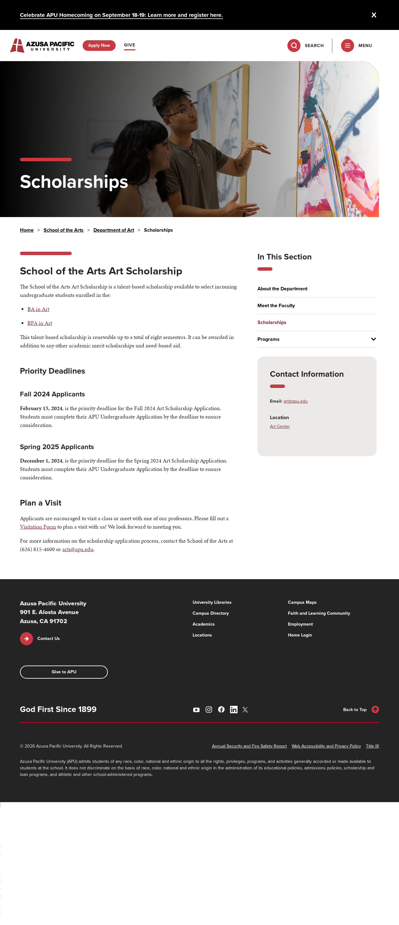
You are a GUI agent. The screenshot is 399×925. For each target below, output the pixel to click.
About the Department (282, 289)
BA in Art (38, 309)
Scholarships (271, 322)
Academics (204, 624)
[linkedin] (234, 709)
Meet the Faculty (276, 306)
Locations (202, 635)
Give (129, 45)
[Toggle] (371, 339)
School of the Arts (64, 230)
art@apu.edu (296, 401)
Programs (268, 339)
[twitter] (246, 709)
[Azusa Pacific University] (42, 45)
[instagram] (209, 709)
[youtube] (196, 709)
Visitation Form (38, 526)
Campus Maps (302, 602)
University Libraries (212, 602)
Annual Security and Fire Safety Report (249, 746)
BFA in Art (39, 323)
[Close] (374, 15)
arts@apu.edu (78, 549)
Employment (300, 624)
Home (27, 230)
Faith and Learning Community (319, 613)
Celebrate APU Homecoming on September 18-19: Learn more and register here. (121, 15)
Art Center (280, 426)
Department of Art (114, 230)
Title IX (372, 746)
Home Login (300, 635)
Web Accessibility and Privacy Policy (326, 746)
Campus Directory (211, 613)
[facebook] (221, 709)
